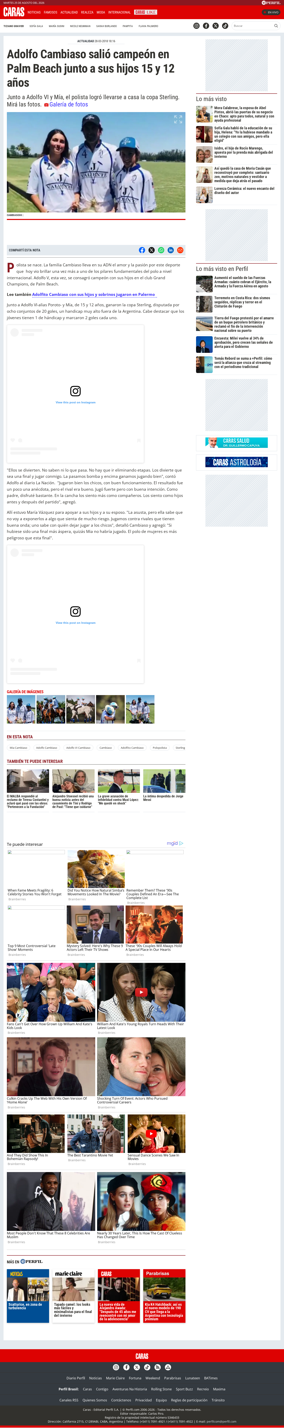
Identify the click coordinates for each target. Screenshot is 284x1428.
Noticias (34, 12)
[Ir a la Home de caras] (14, 15)
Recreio (203, 1389)
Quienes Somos (95, 1400)
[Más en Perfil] (31, 1262)
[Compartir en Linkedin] (171, 250)
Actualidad (69, 12)
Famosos (50, 12)
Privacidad (143, 1400)
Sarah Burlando (106, 26)
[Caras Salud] (236, 446)
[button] (96, 166)
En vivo (273, 12)
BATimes (211, 1378)
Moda (101, 12)
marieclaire (73, 1274)
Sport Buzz (184, 1389)
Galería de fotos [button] (68, 104)
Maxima (219, 1389)
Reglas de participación (189, 1400)
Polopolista (160, 748)
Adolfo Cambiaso (46, 748)
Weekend (153, 1378)
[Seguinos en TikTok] (225, 26)
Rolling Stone (161, 1389)
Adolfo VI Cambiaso (78, 748)
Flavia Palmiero (148, 26)
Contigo (102, 1389)
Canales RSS (68, 1400)
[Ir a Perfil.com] (271, 3)
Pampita (128, 26)
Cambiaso (106, 748)
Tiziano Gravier (14, 26)
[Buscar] (276, 26)
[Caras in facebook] (206, 26)
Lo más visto (211, 99)
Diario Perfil (76, 1378)
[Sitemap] (168, 1367)
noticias (28, 1274)
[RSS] (157, 1367)
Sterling (180, 748)
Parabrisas (172, 1378)
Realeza (87, 12)
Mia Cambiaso (18, 748)
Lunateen (192, 1378)
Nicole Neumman (80, 26)
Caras (87, 1389)
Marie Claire (115, 1378)
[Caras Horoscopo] (236, 466)
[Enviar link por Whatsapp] (161, 250)
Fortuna (135, 1378)
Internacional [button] (119, 12)
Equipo (161, 1400)
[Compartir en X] (151, 250)
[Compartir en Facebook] (142, 250)
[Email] (180, 250)
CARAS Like (145, 12)
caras (119, 1274)
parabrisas (164, 1274)
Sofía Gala (36, 26)
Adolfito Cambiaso (132, 748)
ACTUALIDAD (85, 41)
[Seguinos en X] (215, 26)
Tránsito (218, 1400)
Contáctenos (121, 1400)
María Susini (56, 26)
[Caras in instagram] (196, 26)
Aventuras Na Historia (129, 1389)
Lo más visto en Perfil (222, 268)
